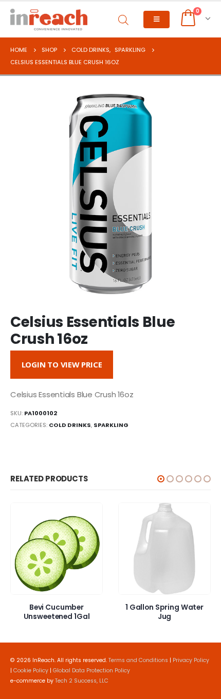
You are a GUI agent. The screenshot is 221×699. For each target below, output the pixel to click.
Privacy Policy (191, 660)
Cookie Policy (30, 670)
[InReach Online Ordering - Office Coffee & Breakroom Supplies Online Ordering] (48, 19)
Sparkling (111, 425)
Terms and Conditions (138, 660)
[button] (160, 479)
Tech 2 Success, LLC (81, 681)
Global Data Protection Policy (91, 670)
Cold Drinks (70, 425)
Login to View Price (62, 364)
